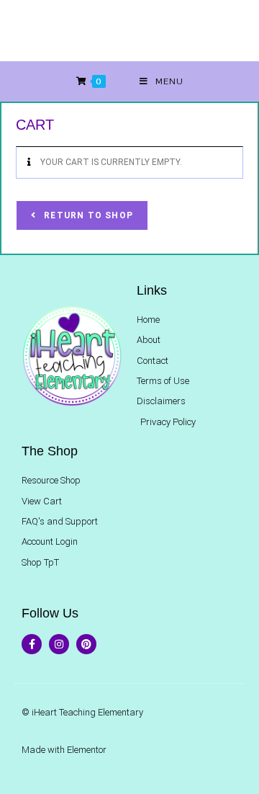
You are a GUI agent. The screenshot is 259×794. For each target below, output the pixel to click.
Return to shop (87, 215)
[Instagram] (59, 644)
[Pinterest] (86, 644)
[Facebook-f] (32, 644)
